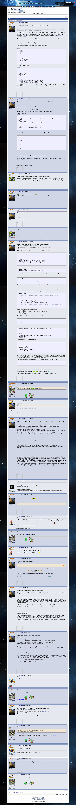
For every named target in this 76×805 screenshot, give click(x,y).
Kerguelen (12, 480)
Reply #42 (21, 632)
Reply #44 (21, 689)
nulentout (12, 516)
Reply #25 (21, 22)
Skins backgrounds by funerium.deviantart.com (38, 799)
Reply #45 (21, 705)
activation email (17, 9)
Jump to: (56, 794)
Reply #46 (21, 725)
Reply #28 (21, 191)
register (20, 8)
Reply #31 (21, 241)
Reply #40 (21, 558)
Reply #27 (21, 173)
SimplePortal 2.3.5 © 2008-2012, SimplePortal (38, 798)
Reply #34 (21, 418)
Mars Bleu (12, 22)
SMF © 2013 (37, 797)
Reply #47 (21, 745)
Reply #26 (21, 98)
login (17, 8)
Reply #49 (21, 774)
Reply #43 (21, 675)
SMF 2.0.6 (33, 797)
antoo (11, 675)
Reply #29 (21, 209)
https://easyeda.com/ (45, 711)
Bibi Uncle (12, 173)
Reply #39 (21, 547)
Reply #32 (21, 383)
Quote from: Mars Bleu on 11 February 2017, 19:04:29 (25, 386)
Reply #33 (21, 400)
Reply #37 (21, 516)
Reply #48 (21, 758)
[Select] (20, 48)
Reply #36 (21, 494)
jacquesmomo (13, 383)
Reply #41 (21, 587)
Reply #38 (21, 531)
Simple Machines (42, 797)
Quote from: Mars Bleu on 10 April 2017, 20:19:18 (24, 728)
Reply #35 (21, 480)
